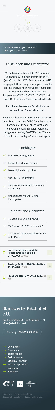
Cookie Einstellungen (33, 397)
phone (18, 28)
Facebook (10, 371)
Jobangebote (12, 353)
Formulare (11, 350)
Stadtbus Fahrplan (15, 360)
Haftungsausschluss (23, 394)
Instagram (11, 368)
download (49, 252)
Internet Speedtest (15, 364)
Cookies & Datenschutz (12, 397)
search (37, 28)
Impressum (7, 394)
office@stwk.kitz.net (14, 323)
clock (27, 28)
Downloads (11, 346)
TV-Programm (13, 357)
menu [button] (4, 6)
